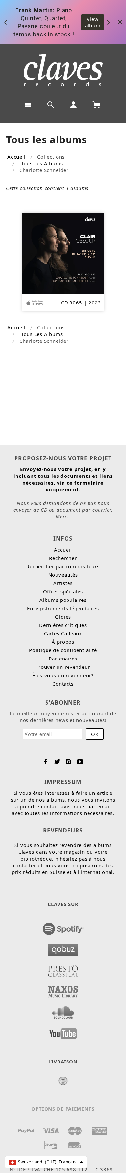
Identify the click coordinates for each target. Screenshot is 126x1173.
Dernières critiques (63, 625)
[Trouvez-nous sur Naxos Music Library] (63, 989)
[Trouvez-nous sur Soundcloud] (63, 1010)
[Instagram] (68, 761)
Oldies (63, 616)
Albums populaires (62, 600)
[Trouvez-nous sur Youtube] (63, 1031)
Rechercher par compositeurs (63, 566)
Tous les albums (42, 163)
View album (93, 22)
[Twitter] (57, 761)
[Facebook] (45, 761)
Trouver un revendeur (63, 667)
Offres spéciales (63, 591)
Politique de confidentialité (63, 650)
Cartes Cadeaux (63, 633)
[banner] (63, 70)
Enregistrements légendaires (63, 608)
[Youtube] (80, 761)
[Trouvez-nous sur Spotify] (63, 927)
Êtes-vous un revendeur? (63, 675)
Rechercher (63, 558)
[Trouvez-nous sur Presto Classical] (63, 969)
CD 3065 (71, 302)
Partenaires (63, 658)
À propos (63, 642)
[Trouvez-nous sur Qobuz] (63, 948)
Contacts (63, 683)
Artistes (62, 583)
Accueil (16, 156)
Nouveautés (63, 575)
